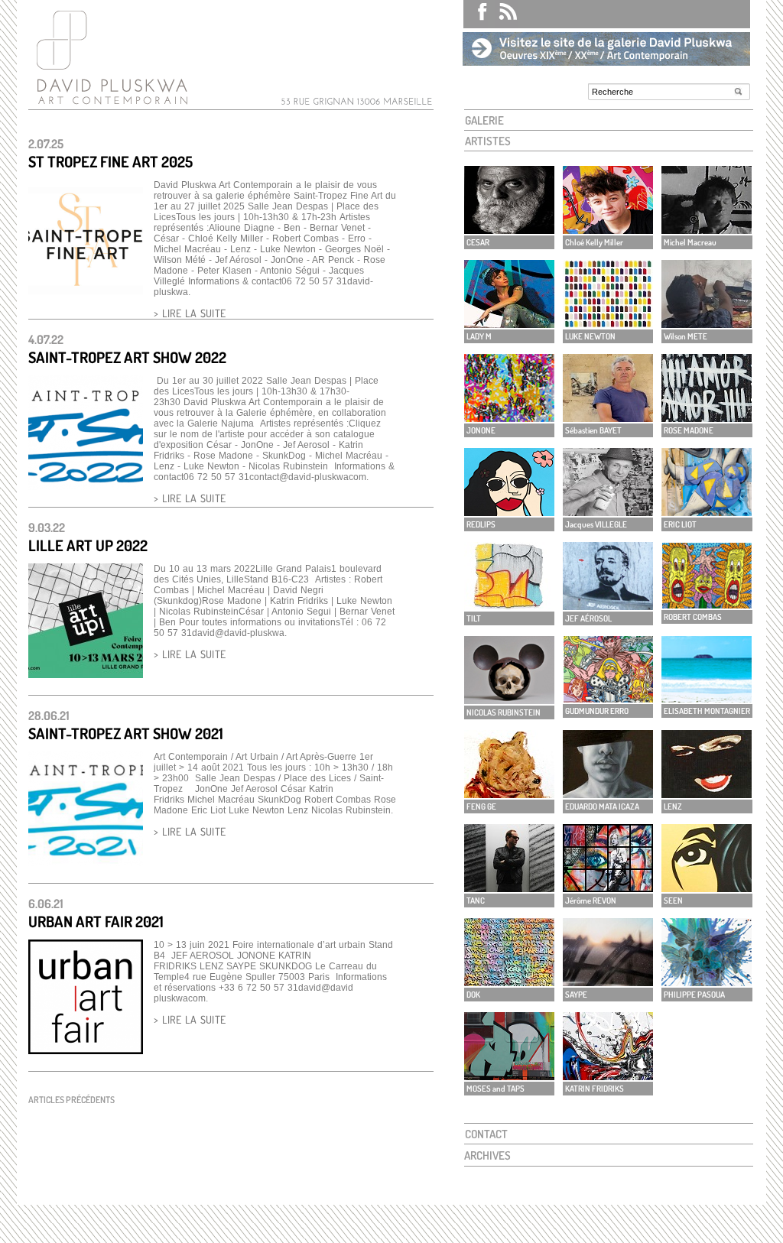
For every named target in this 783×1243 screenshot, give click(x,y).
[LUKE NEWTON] (608, 323)
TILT (473, 618)
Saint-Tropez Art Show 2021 (125, 733)
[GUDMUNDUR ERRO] (608, 698)
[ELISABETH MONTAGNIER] (706, 698)
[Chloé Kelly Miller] (608, 229)
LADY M (479, 336)
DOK (473, 994)
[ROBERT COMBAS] (706, 604)
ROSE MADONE (688, 430)
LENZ (673, 806)
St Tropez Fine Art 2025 (110, 161)
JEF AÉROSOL (588, 618)
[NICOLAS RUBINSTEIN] (509, 699)
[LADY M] (509, 323)
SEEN (673, 900)
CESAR (477, 242)
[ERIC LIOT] (706, 511)
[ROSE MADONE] (706, 417)
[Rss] (503, 14)
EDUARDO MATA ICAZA (602, 806)
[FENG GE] (509, 793)
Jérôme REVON (590, 900)
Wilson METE (685, 336)
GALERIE (484, 120)
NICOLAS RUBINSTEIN (503, 712)
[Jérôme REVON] (608, 887)
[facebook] (475, 14)
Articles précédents (71, 1099)
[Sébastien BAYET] (608, 417)
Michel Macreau (690, 242)
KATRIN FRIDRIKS (594, 1088)
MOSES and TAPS (495, 1088)
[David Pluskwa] (108, 104)
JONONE (480, 430)
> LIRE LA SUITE (190, 313)
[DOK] (509, 981)
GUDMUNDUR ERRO (597, 711)
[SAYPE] (608, 981)
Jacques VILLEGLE (596, 524)
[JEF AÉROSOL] (608, 605)
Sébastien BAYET (593, 430)
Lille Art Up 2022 (88, 545)
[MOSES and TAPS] (509, 1075)
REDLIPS (480, 524)
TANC (475, 900)
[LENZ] (706, 793)
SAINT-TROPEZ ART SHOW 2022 (127, 357)
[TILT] (509, 605)
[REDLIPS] (509, 511)
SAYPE (576, 994)
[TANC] (509, 887)
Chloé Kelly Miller (594, 242)
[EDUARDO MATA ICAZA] (608, 793)
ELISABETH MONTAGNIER (707, 711)
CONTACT (486, 1134)
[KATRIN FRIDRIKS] (608, 1075)
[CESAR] (509, 229)
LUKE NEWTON (590, 336)
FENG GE (481, 806)
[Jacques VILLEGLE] (608, 511)
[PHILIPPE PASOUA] (706, 981)
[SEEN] (706, 887)
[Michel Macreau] (706, 229)
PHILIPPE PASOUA (694, 994)
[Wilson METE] (706, 323)
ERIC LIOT (680, 524)
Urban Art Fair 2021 (96, 921)
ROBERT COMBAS (693, 617)
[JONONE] (509, 417)
